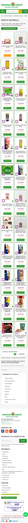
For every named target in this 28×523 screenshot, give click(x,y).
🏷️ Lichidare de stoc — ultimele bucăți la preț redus (14, 515)
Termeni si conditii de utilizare (8, 467)
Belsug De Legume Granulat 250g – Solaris (7, 73)
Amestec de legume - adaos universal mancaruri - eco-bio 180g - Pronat (20, 310)
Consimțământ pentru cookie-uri (9, 497)
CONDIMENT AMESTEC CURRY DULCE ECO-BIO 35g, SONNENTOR (7, 257)
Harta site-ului (5, 479)
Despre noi (4, 464)
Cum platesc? (5, 458)
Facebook (2, 431)
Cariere (3, 454)
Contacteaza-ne (5, 477)
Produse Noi (5, 485)
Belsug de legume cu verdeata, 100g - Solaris (20, 152)
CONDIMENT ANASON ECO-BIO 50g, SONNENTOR (7, 310)
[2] (6, 52)
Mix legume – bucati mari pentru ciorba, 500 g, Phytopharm (20, 336)
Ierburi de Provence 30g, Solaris (20, 126)
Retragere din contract (7, 462)
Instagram (15, 431)
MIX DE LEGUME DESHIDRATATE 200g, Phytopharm (7, 99)
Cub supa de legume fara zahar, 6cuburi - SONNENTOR (7, 178)
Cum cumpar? (5, 456)
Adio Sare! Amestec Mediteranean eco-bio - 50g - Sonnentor (21, 178)
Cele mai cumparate (6, 487)
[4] (8, 52)
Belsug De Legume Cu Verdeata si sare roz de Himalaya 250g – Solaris (20, 204)
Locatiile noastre (5, 475)
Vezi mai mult (5, 369)
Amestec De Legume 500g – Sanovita (7, 47)
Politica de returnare (6, 460)
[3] (7, 52)
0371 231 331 (6, 422)
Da (24, 441)
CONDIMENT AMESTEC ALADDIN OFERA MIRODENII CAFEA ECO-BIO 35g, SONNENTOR (20, 284)
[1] (5, 52)
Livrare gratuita (5, 451)
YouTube (11, 431)
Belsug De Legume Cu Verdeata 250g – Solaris (20, 47)
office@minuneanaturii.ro (6, 423)
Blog (3, 469)
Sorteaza (23, 28)
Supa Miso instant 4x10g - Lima (7, 231)
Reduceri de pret (5, 490)
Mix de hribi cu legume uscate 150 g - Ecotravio (7, 205)
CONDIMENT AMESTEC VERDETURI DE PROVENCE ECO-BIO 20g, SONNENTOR (7, 284)
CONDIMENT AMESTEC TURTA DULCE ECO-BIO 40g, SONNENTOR (7, 152)
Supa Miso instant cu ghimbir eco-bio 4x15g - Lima (7, 336)
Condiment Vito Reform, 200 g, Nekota (7, 126)
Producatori (4, 492)
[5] (9, 52)
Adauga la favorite (3, 42)
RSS (6, 431)
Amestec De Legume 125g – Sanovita (20, 73)
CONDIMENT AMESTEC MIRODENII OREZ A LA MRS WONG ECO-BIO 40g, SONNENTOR (20, 257)
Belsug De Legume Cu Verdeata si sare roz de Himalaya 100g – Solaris (20, 231)
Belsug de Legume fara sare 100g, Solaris (21, 99)
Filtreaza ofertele (9, 28)
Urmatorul (22, 354)
